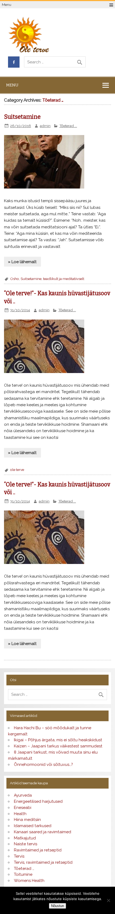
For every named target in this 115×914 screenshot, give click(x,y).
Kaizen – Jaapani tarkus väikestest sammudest (58, 746)
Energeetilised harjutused (38, 801)
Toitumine (23, 874)
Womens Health (29, 880)
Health (20, 813)
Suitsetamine (22, 116)
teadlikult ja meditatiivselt (63, 278)
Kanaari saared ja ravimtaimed (42, 831)
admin (45, 126)
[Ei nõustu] (108, 900)
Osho (14, 278)
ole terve (17, 469)
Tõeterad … (24, 868)
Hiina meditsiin (27, 819)
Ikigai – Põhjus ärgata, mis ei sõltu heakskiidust (58, 740)
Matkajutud (25, 838)
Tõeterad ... (68, 126)
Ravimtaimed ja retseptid (38, 850)
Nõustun (57, 906)
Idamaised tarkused (32, 825)
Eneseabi (22, 807)
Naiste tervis (25, 844)
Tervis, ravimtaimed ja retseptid (43, 862)
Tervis (19, 856)
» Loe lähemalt (22, 261)
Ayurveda (23, 795)
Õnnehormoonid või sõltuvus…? (43, 764)
